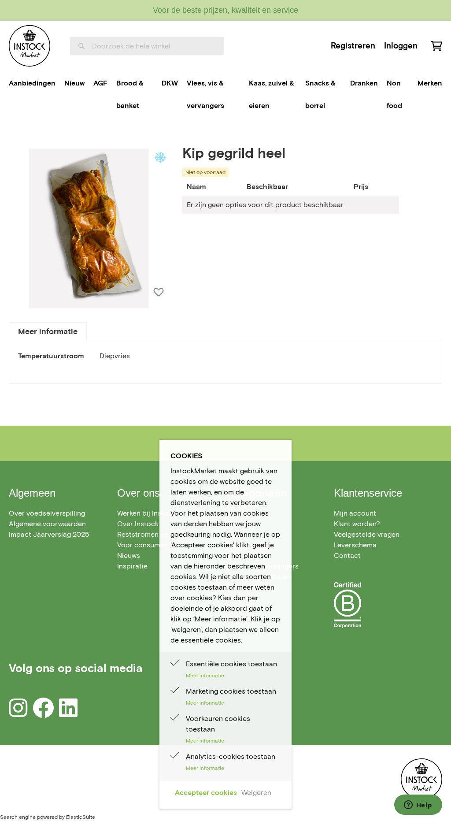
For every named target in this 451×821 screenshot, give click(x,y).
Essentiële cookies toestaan (231, 664)
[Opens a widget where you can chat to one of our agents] (418, 806)
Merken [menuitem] (430, 83)
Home (18, 134)
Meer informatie (48, 331)
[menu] (225, 94)
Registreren (353, 46)
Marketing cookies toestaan (231, 691)
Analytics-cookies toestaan (230, 756)
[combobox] (147, 46)
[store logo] (29, 46)
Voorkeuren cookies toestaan (218, 723)
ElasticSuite (80, 817)
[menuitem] (32, 83)
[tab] (48, 331)
